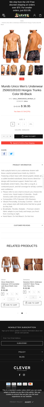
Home (22, 20)
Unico (26, 101)
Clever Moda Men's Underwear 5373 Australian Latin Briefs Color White (16, 284)
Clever (22, 15)
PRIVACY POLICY (16, 402)
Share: (4, 150)
